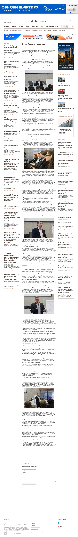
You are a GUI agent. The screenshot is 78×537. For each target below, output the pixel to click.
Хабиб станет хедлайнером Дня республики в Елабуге (11, 146)
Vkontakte (61, 524)
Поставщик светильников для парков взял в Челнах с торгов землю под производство (12, 133)
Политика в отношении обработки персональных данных (42, 532)
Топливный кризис (37, 30)
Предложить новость (52, 26)
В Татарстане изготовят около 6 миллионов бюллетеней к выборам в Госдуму (11, 119)
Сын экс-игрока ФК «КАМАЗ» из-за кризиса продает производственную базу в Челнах (65, 162)
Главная (6, 26)
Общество (35, 26)
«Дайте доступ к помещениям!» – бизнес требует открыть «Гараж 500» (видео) (65, 255)
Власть (27, 26)
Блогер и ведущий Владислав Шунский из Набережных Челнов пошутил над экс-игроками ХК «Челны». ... (12, 97)
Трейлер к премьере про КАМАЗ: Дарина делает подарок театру (65, 153)
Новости (14, 26)
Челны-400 (27, 30)
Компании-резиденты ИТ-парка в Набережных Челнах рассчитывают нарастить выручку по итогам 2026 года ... (11, 110)
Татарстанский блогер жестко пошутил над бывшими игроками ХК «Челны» (11, 91)
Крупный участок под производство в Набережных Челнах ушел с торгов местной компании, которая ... (11, 138)
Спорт (41, 26)
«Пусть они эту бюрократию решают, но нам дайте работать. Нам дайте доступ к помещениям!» (11, 197)
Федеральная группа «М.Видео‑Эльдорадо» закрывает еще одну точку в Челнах (65, 97)
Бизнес (21, 26)
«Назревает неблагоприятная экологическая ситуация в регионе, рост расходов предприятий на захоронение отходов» (11, 258)
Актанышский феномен (16, 30)
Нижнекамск (47, 30)
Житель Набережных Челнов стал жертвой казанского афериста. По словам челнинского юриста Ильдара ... (11, 83)
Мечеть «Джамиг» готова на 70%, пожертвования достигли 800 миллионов (12, 63)
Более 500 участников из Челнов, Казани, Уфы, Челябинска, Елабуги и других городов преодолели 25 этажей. (12, 186)
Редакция (33, 525)
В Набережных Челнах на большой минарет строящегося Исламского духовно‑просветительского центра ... (11, 69)
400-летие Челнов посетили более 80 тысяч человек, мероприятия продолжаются (65, 144)
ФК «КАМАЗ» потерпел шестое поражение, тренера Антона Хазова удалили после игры (65, 244)
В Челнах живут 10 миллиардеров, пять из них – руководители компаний (65, 217)
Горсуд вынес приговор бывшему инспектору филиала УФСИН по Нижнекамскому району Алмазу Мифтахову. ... (12, 54)
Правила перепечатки (35, 527)
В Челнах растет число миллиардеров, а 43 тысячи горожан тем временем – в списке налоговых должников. (11, 170)
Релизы (55, 30)
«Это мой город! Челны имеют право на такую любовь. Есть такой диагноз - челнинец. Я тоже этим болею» (12, 215)
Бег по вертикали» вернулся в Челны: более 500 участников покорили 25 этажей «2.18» (11, 180)
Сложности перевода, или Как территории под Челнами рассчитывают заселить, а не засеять (11, 277)
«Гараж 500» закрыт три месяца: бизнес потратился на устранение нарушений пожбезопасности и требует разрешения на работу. (12, 204)
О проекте (33, 523)
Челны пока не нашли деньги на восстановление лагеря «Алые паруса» (66, 110)
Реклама (33, 530)
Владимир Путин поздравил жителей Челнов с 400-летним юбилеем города (65, 267)
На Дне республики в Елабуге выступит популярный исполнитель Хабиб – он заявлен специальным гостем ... (12, 151)
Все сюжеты (62, 30)
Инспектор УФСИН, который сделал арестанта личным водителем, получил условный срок (11, 48)
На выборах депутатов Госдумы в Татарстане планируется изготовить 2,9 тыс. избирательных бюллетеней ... (12, 124)
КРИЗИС (6, 30)
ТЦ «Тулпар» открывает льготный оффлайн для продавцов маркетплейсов (65, 131)
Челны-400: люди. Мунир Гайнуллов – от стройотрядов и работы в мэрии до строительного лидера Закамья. (11, 246)
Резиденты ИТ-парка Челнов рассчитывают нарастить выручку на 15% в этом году (11, 105)
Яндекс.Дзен (62, 526)
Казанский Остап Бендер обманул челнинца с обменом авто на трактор (12, 77)
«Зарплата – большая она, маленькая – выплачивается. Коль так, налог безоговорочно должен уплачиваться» (11, 163)
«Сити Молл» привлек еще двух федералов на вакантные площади (66, 85)
